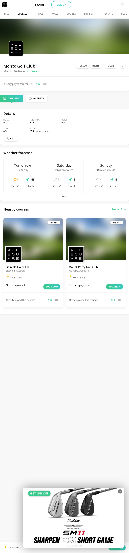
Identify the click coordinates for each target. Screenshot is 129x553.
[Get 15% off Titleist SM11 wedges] (73, 518)
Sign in (39, 4)
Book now (52, 286)
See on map (32, 71)
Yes (38, 83)
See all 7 (117, 209)
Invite (95, 65)
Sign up (61, 4)
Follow (82, 65)
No (45, 83)
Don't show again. (74, 545)
